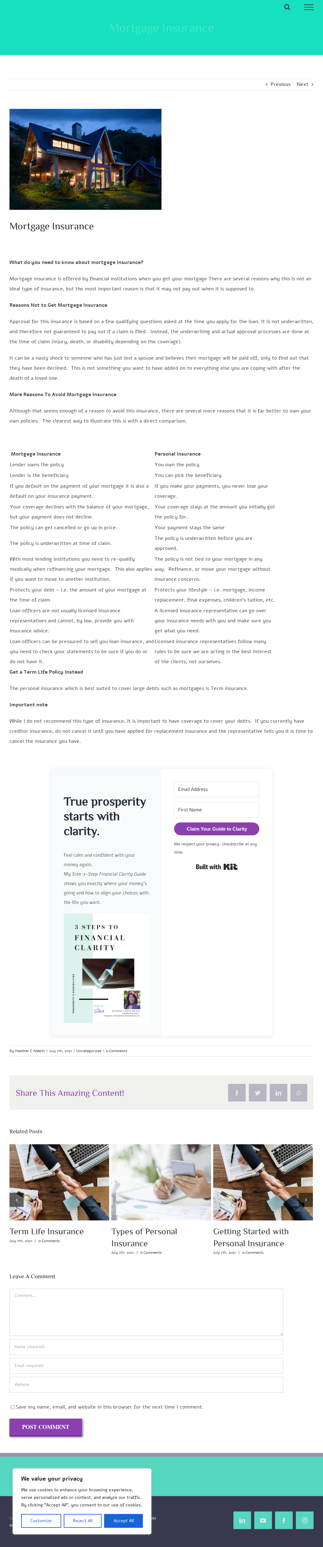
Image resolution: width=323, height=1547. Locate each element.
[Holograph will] (161, 1182)
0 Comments (116, 1050)
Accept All (124, 1521)
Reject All (82, 1521)
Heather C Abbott (30, 1050)
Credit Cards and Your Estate (47, 1182)
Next (302, 84)
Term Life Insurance (251, 1182)
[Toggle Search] (287, 7)
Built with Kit (217, 866)
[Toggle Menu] (309, 7)
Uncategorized (89, 1050)
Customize (41, 1521)
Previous (281, 84)
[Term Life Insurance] (263, 1182)
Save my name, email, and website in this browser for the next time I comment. (109, 1407)
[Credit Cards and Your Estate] (59, 1182)
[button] (106, 968)
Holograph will (149, 1182)
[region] (82, 1501)
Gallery (71, 1182)
